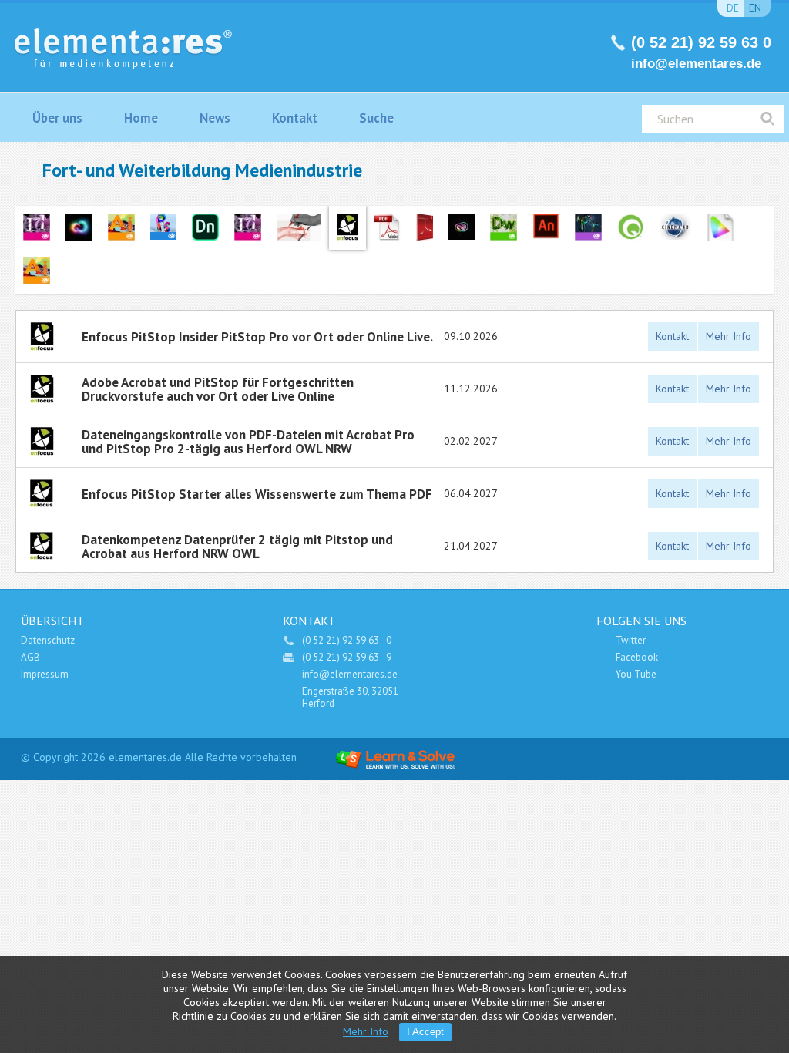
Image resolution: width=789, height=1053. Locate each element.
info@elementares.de (696, 63)
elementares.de (145, 757)
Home (141, 117)
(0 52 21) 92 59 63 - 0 (346, 640)
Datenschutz (48, 640)
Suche (376, 117)
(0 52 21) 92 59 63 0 (701, 42)
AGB (30, 657)
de (733, 8)
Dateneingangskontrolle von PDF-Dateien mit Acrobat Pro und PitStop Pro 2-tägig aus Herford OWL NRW (248, 441)
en (755, 8)
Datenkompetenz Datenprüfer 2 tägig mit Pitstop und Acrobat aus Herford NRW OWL (237, 546)
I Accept (425, 1032)
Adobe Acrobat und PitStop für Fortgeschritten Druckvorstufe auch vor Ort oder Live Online (218, 389)
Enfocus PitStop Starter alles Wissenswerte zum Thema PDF (257, 494)
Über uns (57, 117)
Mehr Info (728, 336)
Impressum (45, 674)
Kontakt (294, 117)
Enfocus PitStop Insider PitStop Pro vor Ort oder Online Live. (257, 336)
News (215, 117)
